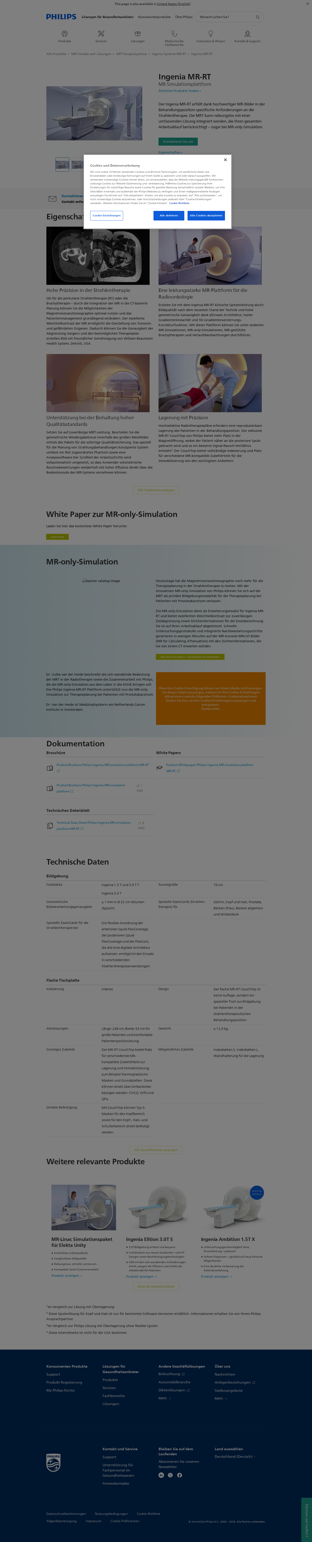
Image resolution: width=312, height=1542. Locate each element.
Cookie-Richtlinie (179, 203)
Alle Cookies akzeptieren (206, 215)
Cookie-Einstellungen (107, 215)
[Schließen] (225, 160)
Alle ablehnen (169, 215)
